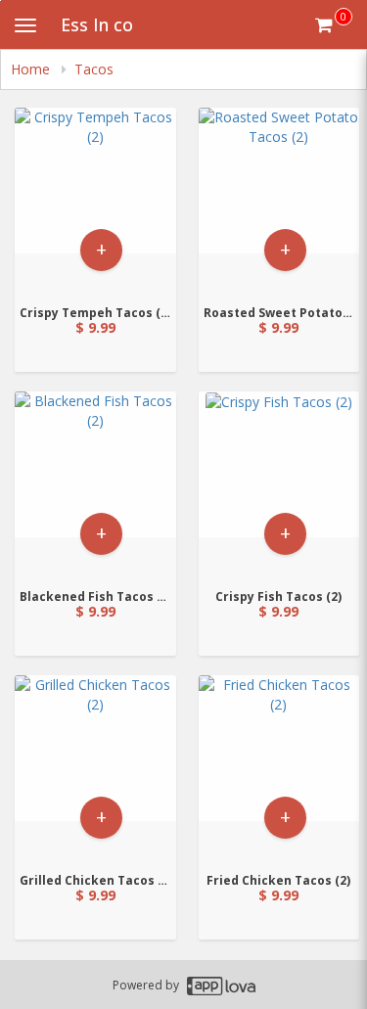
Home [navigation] (32, 69)
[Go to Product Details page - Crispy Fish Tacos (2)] (279, 483)
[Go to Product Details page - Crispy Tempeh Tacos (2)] (95, 200)
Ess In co (97, 24)
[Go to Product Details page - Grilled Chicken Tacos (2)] (95, 767)
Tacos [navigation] (94, 69)
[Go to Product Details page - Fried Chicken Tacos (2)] (279, 767)
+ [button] (101, 249)
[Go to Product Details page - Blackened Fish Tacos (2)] (95, 483)
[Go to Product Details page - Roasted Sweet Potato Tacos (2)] (279, 200)
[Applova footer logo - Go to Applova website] (221, 985)
